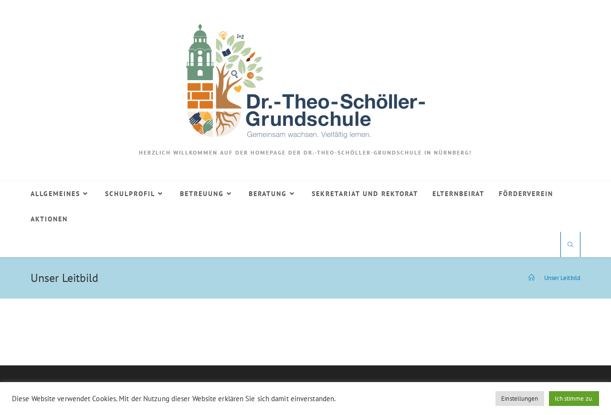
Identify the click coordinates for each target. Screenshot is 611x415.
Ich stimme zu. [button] (574, 398)
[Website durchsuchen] (570, 245)
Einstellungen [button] (519, 398)
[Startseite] (531, 278)
